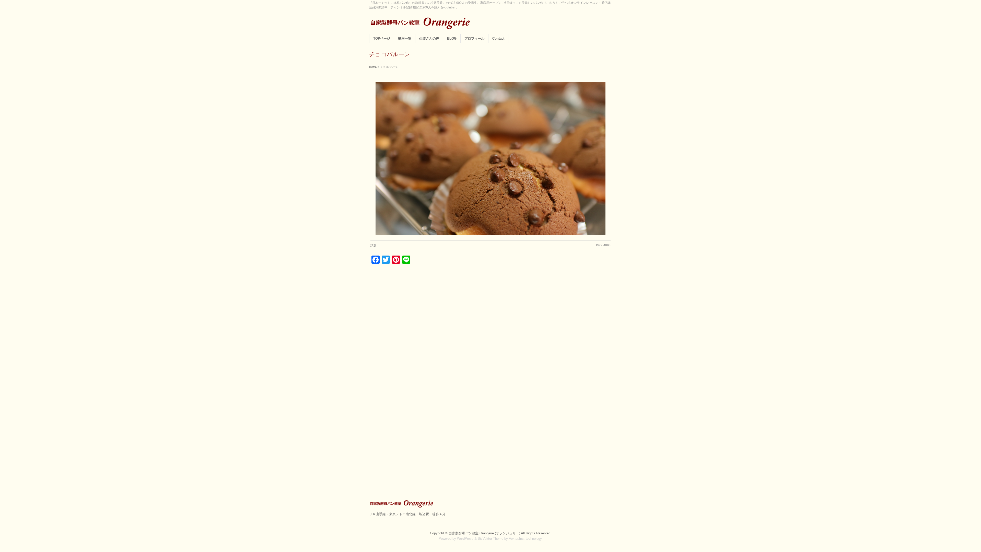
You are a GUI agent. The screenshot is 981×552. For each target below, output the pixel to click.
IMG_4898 (603, 245)
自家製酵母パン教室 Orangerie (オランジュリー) (485, 533)
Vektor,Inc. (517, 538)
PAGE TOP (956, 530)
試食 (373, 245)
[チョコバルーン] (491, 158)
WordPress (465, 538)
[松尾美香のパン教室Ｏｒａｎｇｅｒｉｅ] (421, 24)
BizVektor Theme (490, 538)
